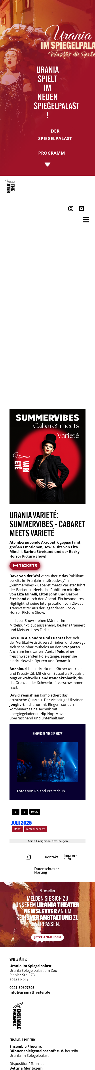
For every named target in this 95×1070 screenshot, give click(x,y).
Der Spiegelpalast (55, 134)
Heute (34, 811)
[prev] (15, 812)
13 (70, 778)
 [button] (86, 219)
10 (59, 778)
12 (66, 778)
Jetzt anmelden (47, 937)
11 (62, 778)
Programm (51, 153)
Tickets (28, 565)
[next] (24, 812)
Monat (17, 829)
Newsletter (47, 890)
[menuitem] (10, 186)
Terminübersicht (35, 829)
